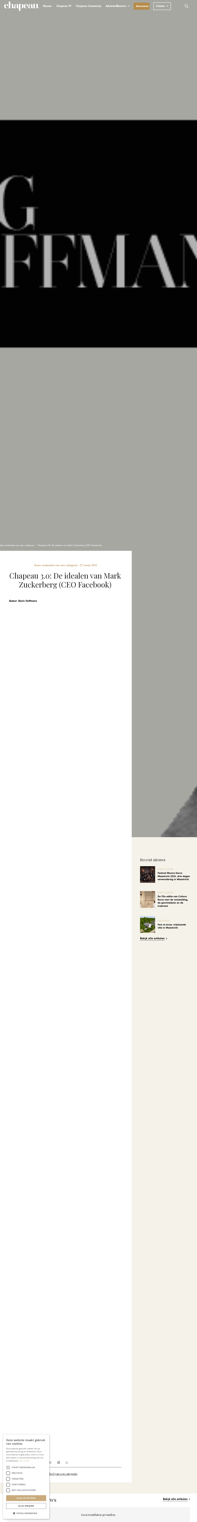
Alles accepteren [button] (26, 1498)
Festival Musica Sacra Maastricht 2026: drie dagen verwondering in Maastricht (174, 876)
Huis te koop (164, 921)
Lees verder (24, 1460)
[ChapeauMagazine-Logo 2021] (21, 6)
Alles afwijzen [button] (26, 1506)
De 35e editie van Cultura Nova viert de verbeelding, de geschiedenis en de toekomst (173, 901)
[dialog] (26, 1477)
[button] (123, 6)
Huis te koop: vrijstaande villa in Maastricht (172, 926)
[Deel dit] (50, 1462)
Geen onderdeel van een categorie (56, 1474)
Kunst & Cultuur (165, 869)
